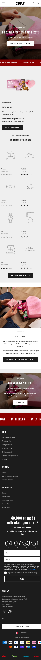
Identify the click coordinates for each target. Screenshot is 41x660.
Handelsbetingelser (8, 437)
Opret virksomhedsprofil (10, 476)
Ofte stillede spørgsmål (10, 455)
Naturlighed (6, 496)
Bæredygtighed (7, 500)
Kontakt (4, 459)
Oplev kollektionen (20, 44)
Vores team (6, 507)
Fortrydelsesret (7, 445)
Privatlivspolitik (7, 448)
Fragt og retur (6, 441)
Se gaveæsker (12, 127)
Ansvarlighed (6, 504)
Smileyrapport (7, 452)
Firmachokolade (7, 480)
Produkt (3, 169)
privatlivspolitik (32, 569)
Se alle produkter (20, 275)
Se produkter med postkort (20, 359)
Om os (4, 493)
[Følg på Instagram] (3, 618)
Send (22, 578)
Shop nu (20, 402)
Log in (4, 472)
